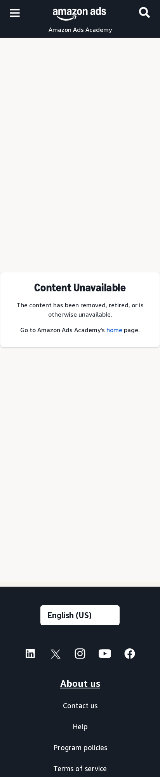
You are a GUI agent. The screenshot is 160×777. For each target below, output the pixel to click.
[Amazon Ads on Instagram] (80, 655)
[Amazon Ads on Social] (105, 655)
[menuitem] (30, 654)
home (114, 330)
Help (80, 726)
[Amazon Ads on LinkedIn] (30, 655)
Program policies (80, 747)
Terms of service (80, 768)
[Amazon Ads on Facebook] (129, 655)
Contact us (80, 705)
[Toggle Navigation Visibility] (15, 13)
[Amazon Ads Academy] (79, 12)
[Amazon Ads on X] (55, 655)
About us (80, 683)
